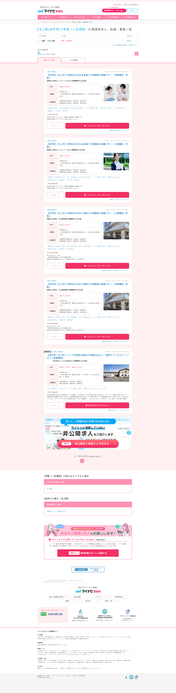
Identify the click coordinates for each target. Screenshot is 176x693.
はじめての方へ (81, 17)
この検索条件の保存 (120, 45)
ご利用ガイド (64, 17)
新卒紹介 (70, 660)
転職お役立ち (131, 17)
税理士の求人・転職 (110, 660)
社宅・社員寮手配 (82, 668)
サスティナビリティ (61, 675)
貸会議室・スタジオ (71, 668)
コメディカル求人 (51, 662)
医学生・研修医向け (69, 637)
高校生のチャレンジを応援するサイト (71, 650)
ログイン (132, 10)
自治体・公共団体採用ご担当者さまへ (57, 596)
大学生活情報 (102, 650)
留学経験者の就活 (49, 637)
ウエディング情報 (43, 652)
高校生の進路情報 (42, 644)
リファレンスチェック (94, 668)
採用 (68, 675)
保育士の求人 (72, 662)
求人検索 (98, 17)
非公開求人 (48, 54)
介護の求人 (88, 662)
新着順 (75, 60)
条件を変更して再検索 (89, 569)
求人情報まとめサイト (43, 650)
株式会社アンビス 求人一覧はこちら (119, 410)
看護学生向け (59, 637)
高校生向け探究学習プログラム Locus (57, 644)
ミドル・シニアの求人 (125, 637)
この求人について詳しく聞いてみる (98, 125)
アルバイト (110, 637)
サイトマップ (98, 596)
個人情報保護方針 (81, 675)
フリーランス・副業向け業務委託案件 (67, 638)
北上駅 (49, 489)
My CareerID (109, 652)
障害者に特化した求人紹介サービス (47, 638)
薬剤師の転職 (126, 660)
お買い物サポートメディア (45, 654)
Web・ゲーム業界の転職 (50, 660)
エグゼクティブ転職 (90, 660)
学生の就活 (40, 637)
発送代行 (62, 668)
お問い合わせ (88, 600)
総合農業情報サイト (63, 652)
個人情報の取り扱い (119, 596)
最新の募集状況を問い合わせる (98, 405)
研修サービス (41, 668)
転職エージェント (78, 660)
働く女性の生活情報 (113, 650)
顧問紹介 (119, 660)
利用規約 (67, 600)
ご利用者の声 (114, 17)
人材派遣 (40, 660)
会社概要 (47, 675)
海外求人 (88, 637)
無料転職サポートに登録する (89, 553)
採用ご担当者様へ (117, 4)
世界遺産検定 (52, 652)
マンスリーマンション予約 (60, 654)
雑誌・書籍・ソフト (124, 650)
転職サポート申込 (108, 600)
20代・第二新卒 (62, 660)
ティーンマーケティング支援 (90, 650)
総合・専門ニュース (55, 650)
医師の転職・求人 (62, 662)
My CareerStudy (100, 652)
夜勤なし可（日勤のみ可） (57, 511)
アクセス (53, 675)
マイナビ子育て (73, 652)
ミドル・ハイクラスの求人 (98, 637)
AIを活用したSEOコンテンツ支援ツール (79, 654)
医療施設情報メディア (119, 652)
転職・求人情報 (80, 637)
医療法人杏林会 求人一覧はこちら (120, 130)
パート (116, 637)
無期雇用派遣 (80, 662)
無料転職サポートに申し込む (113, 10)
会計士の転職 (100, 660)
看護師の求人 (42, 662)
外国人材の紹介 (109, 662)
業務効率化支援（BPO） (52, 668)
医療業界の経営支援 (98, 662)
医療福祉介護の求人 (84, 638)
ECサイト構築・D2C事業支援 (86, 652)
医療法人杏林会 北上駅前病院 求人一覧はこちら (116, 270)
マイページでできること (131, 4)
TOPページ (47, 17)
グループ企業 (73, 675)
